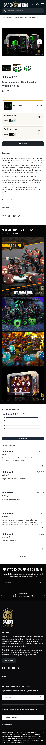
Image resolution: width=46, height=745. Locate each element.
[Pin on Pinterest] (19, 215)
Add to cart (23, 144)
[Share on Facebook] (14, 215)
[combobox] (23, 10)
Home (3, 17)
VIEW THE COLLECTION (10, 233)
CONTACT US (9, 661)
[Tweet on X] (9, 215)
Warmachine (10, 17)
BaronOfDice (9, 724)
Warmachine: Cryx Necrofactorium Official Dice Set (27, 17)
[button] (37, 10)
